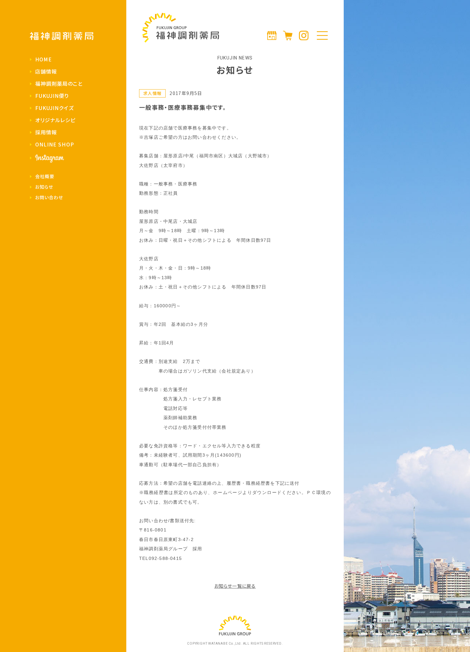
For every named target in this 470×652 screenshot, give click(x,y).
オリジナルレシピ (55, 120)
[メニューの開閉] (322, 35)
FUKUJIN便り (52, 95)
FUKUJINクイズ (54, 108)
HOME (43, 59)
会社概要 (44, 176)
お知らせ (44, 187)
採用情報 (46, 132)
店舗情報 (46, 71)
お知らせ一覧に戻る (235, 586)
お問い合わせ (49, 197)
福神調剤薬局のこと (59, 83)
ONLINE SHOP (54, 144)
